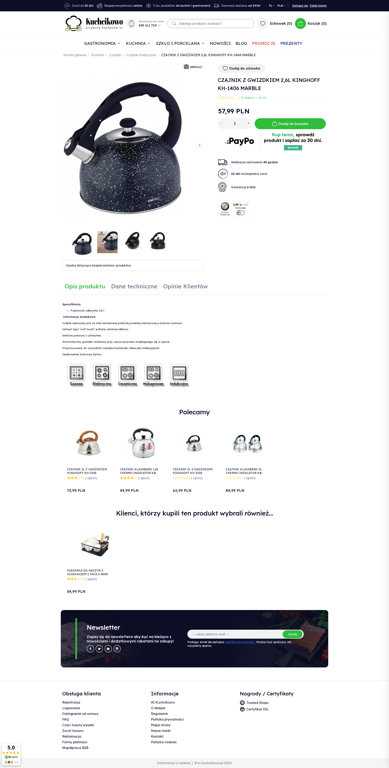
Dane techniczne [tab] (134, 286)
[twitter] (99, 648)
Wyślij (292, 634)
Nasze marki (161, 731)
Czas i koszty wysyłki (78, 725)
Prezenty (291, 43)
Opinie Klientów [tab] (185, 286)
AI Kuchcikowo (163, 702)
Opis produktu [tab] (85, 286)
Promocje (264, 43)
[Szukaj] (174, 23)
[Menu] (248, 203)
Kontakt (157, 736)
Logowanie (71, 708)
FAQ (65, 719)
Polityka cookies (163, 742)
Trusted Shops (257, 703)
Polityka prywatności (167, 719)
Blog (241, 43)
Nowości (220, 43)
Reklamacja (71, 736)
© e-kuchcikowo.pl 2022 (213, 763)
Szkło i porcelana (178, 43)
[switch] (240, 212)
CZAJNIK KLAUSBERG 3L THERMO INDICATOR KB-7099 (244, 472)
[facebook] (90, 648)
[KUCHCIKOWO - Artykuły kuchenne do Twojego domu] (92, 23)
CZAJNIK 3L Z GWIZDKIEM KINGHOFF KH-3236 (193, 471)
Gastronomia (100, 43)
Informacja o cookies (173, 763)
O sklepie (158, 708)
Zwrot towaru (72, 731)
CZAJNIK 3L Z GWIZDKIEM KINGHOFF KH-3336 (87, 471)
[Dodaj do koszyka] (105, 437)
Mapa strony (161, 725)
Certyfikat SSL (257, 709)
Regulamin (159, 714)
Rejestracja (71, 702)
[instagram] (117, 648)
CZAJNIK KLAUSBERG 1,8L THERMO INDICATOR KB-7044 (139, 472)
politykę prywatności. (240, 642)
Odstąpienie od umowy (80, 714)
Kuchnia (136, 43)
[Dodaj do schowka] (105, 427)
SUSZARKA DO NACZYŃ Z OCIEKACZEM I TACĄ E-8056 (87, 572)
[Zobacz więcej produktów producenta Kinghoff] (193, 66)
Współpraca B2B (75, 748)
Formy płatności (74, 742)
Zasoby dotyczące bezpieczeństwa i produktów (98, 265)
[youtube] (108, 648)
